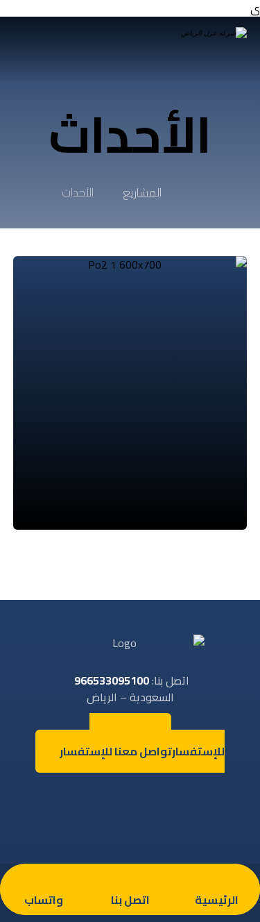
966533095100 (111, 680)
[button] (172, 794)
